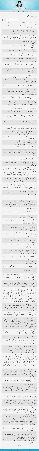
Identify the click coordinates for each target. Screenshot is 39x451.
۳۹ (3, 233)
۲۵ (3, 146)
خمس (27, 16)
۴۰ (3, 238)
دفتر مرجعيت (8, 11)
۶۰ (3, 384)
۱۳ (3, 85)
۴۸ (3, 281)
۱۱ (3, 75)
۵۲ (3, 318)
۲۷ (3, 158)
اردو (23, 450)
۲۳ (3, 136)
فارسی (26, 450)
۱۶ (3, 101)
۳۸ (3, 225)
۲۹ (3, 168)
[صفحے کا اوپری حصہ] (1, 449)
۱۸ (3, 111)
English (21, 450)
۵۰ (3, 304)
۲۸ (3, 162)
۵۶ (3, 346)
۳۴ (3, 201)
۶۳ (3, 407)
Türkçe (14, 450)
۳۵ (3, 208)
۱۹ (3, 115)
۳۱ (3, 184)
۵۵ (3, 340)
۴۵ (3, 266)
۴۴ (3, 261)
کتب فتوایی (31, 11)
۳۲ (3, 191)
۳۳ (3, 197)
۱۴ (3, 89)
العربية (29, 450)
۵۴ (3, 336)
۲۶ (3, 150)
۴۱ (3, 244)
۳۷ (3, 220)
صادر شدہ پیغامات (19, 11)
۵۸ (3, 369)
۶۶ (3, 432)
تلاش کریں (4, 20)
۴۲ (3, 250)
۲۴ (3, 140)
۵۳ (3, 330)
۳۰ (3, 178)
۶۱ (3, 394)
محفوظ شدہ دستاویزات (13, 11)
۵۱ (3, 312)
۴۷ (3, 274)
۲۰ (3, 121)
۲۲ (3, 131)
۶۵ (3, 427)
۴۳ (3, 256)
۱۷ (3, 106)
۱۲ (3, 79)
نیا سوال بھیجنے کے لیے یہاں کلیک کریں (32, 443)
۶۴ (3, 415)
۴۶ (3, 270)
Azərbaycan (17, 450)
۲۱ (3, 126)
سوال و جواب (27, 11)
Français (11, 450)
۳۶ (3, 215)
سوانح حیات (35, 11)
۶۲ (3, 400)
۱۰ (3, 69)
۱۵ (3, 97)
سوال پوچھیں (23, 11)
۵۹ (3, 378)
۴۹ (3, 289)
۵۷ (3, 354)
